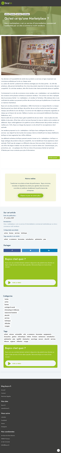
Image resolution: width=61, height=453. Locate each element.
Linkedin (3, 417)
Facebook (4, 420)
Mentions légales (6, 396)
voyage (26, 341)
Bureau (12, 14)
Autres (7, 14)
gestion (14, 337)
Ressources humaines (11, 313)
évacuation (7, 337)
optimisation (38, 239)
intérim (29, 337)
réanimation (26, 339)
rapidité (19, 339)
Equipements (47, 334)
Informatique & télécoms (12, 310)
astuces (11, 334)
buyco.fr (3, 405)
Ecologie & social (10, 307)
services (53, 339)
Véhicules (7, 323)
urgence (12, 341)
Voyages (7, 326)
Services (18, 14)
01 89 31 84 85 (5, 442)
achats (6, 239)
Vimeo (3, 423)
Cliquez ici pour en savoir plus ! (30, 196)
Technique (26, 14)
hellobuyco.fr (5, 445)
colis (24, 334)
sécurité (46, 339)
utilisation (19, 341)
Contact (3, 393)
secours (41, 339)
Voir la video (16, 363)
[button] (30, 282)
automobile (18, 334)
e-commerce (13, 239)
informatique (21, 337)
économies (21, 239)
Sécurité (7, 315)
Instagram (4, 426)
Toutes (6, 299)
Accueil (3, 390)
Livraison (34, 337)
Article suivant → (54, 158)
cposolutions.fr (5, 408)
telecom (6, 341)
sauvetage (34, 339)
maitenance (42, 337)
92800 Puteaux (5, 439)
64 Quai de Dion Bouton (8, 435)
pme (44, 239)
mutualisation (30, 239)
